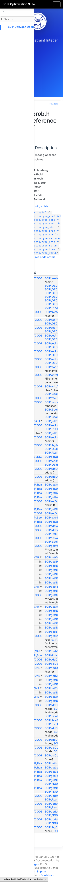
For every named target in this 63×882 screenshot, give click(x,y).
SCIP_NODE (52, 783)
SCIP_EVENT (53, 724)
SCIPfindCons (54, 675)
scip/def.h (41, 212)
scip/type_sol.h (45, 245)
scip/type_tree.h (46, 249)
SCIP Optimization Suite (19, 4)
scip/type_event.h (47, 223)
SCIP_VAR (34, 651)
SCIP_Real (51, 452)
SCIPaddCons (53, 659)
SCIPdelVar (52, 538)
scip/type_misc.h (46, 227)
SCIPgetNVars (54, 561)
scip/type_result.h (47, 234)
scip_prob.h (41, 206)
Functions (54, 104)
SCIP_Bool (51, 393)
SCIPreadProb (53, 367)
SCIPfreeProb (53, 398)
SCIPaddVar (52, 526)
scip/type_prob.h (46, 230)
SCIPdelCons (53, 663)
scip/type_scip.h (46, 241)
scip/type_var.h (45, 252)
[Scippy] (38, 21)
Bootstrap (47, 875)
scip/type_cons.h (46, 219)
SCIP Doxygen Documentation (27, 26)
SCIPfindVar (52, 651)
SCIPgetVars (53, 557)
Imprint (41, 871)
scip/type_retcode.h (48, 238)
